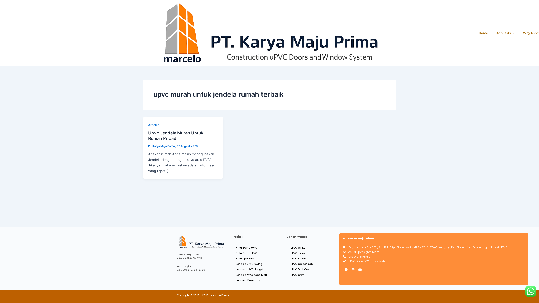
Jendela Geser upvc (248, 280)
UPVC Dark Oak (300, 269)
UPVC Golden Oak (302, 264)
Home (483, 33)
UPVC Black (298, 253)
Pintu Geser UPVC (246, 253)
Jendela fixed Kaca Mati (251, 275)
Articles (153, 125)
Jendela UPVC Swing (249, 264)
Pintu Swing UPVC (247, 247)
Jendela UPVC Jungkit (250, 269)
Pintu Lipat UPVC (246, 258)
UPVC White (298, 247)
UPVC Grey (297, 275)
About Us (503, 33)
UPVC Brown (298, 258)
